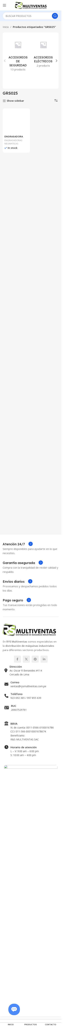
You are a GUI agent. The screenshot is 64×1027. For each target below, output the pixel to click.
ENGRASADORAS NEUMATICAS (13, 383)
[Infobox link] (18, 544)
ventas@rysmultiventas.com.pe (28, 686)
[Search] (55, 16)
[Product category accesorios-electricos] (43, 52)
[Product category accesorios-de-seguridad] (18, 54)
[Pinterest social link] (35, 659)
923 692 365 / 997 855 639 (25, 698)
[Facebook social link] (17, 659)
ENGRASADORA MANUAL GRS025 (14, 379)
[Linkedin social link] (44, 659)
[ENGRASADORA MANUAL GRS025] (16, 242)
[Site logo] (31, 5)
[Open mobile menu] (4, 5)
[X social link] (26, 659)
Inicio (6, 27)
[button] (4, 60)
